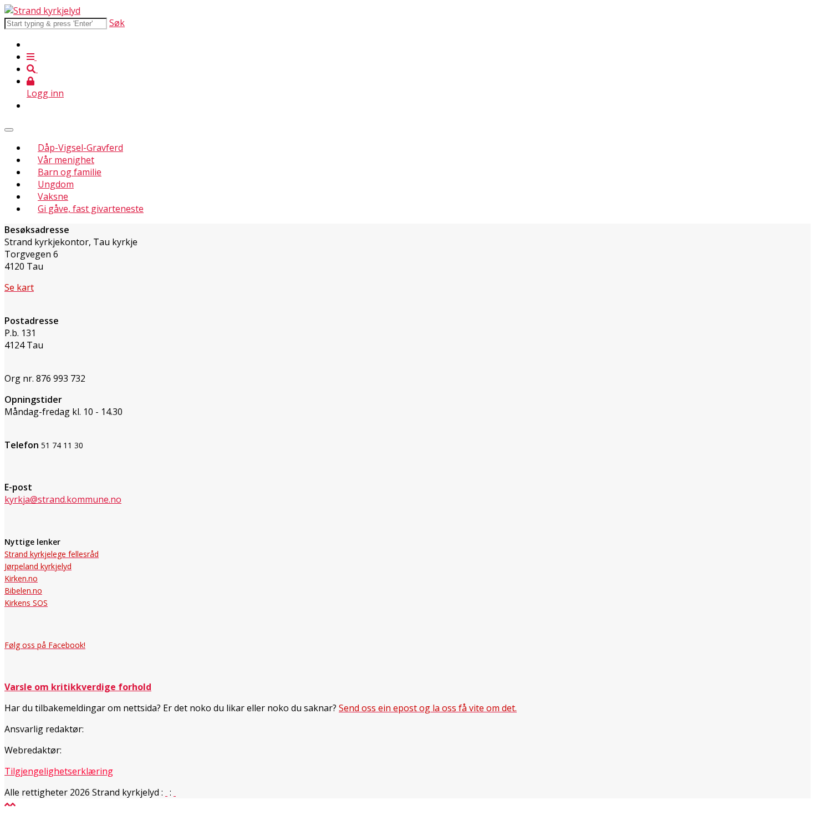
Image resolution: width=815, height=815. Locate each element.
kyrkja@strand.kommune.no (62, 499)
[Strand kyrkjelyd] (42, 10)
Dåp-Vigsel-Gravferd (80, 147)
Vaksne (53, 196)
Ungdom (56, 184)
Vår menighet (66, 160)
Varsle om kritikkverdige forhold (77, 687)
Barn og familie (69, 172)
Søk (117, 23)
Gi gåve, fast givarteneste (91, 209)
